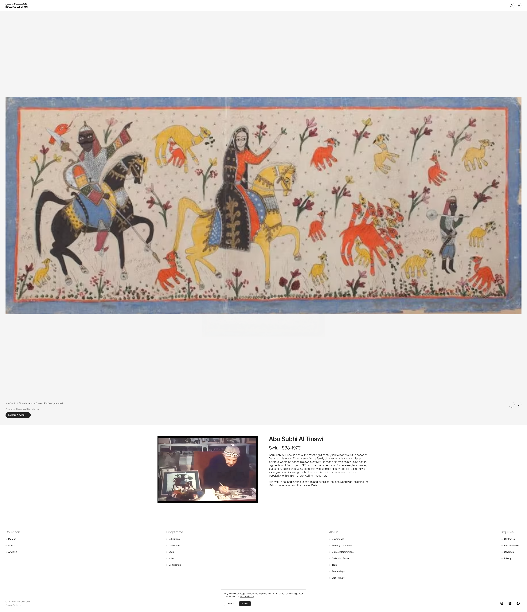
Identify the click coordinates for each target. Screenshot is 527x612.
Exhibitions (173, 539)
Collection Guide (339, 558)
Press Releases (510, 545)
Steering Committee (340, 545)
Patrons (11, 539)
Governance (336, 539)
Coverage (507, 551)
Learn (170, 551)
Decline (230, 603)
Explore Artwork (16, 415)
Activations (173, 545)
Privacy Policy (247, 596)
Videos (171, 558)
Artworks (11, 551)
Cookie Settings (13, 605)
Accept (245, 603)
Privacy (506, 558)
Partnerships (337, 571)
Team (333, 564)
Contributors (173, 564)
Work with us (337, 577)
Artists (10, 545)
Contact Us (508, 539)
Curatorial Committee (341, 551)
